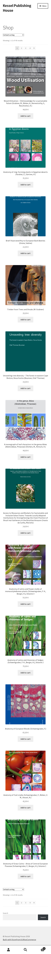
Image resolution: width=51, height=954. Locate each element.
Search (5, 913)
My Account (8, 950)
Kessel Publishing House (17, 8)
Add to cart (25, 116)
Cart (39, 947)
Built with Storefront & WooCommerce (19, 939)
